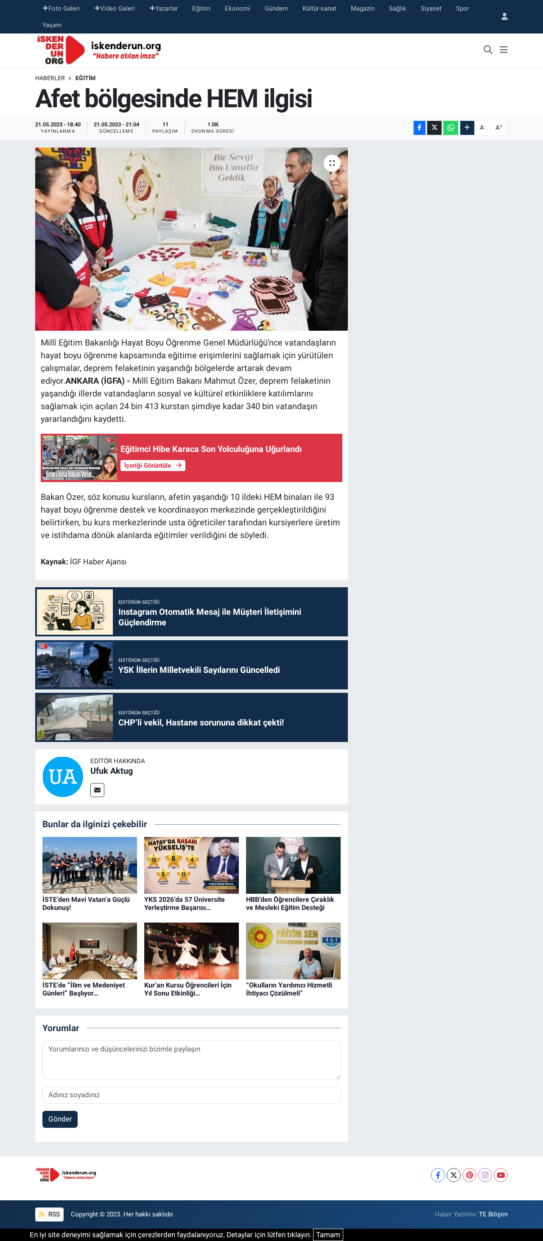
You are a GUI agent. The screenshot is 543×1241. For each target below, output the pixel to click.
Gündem (276, 8)
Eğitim (201, 8)
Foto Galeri (64, 8)
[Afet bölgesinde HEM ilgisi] (191, 239)
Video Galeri (117, 8)
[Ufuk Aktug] (62, 776)
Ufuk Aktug (111, 771)
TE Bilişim (493, 1214)
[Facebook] (438, 1175)
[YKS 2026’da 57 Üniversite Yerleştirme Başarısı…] (191, 864)
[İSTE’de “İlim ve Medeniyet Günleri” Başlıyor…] (89, 950)
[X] (454, 1175)
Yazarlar (166, 8)
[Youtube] (501, 1175)
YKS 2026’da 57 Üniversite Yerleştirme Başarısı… (184, 903)
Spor (462, 8)
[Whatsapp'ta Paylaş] (450, 128)
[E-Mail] (97, 790)
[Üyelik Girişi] (501, 17)
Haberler (50, 78)
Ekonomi (237, 8)
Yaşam (52, 25)
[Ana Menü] (504, 50)
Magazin (363, 8)
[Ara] (488, 50)
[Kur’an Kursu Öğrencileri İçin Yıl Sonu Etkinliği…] (191, 950)
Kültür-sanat (319, 8)
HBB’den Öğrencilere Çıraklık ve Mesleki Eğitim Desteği (290, 903)
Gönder (60, 1119)
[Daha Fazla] (467, 128)
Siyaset (431, 8)
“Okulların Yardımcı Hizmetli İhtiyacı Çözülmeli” (289, 989)
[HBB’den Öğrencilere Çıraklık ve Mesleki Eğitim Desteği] (293, 864)
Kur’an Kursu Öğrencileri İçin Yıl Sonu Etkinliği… (188, 989)
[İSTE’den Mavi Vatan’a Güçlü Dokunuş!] (89, 864)
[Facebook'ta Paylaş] (419, 128)
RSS (53, 1214)
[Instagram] (485, 1175)
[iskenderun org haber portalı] (101, 49)
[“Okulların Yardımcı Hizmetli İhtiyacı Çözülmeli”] (293, 950)
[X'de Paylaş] (434, 128)
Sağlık (397, 8)
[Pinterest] (469, 1175)
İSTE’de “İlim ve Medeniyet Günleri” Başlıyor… (83, 989)
